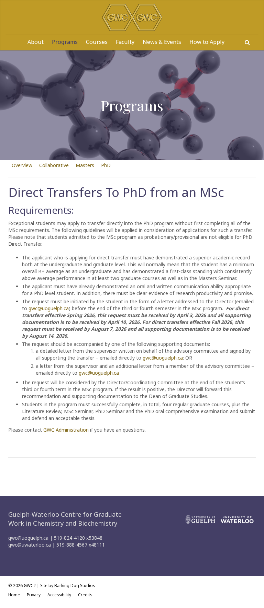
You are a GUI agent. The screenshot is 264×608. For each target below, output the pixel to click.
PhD (106, 165)
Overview (22, 165)
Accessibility (59, 594)
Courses (97, 41)
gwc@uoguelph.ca (49, 308)
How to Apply (206, 41)
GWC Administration (66, 429)
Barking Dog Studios (74, 585)
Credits (85, 594)
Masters (85, 165)
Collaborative (54, 165)
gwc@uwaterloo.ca (29, 544)
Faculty (125, 41)
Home (14, 594)
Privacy (34, 594)
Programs (65, 41)
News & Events (162, 41)
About (36, 41)
